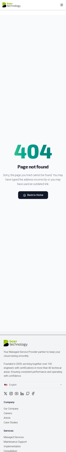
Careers (8, 413)
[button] (33, 385)
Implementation (12, 446)
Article (7, 417)
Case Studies (11, 422)
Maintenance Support (15, 441)
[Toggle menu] (62, 5)
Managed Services (14, 437)
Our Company (11, 408)
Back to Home (35, 195)
